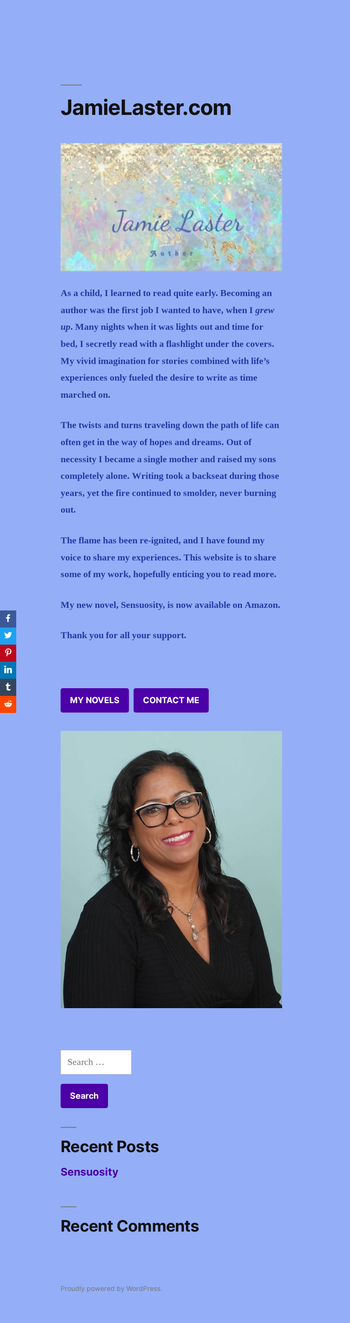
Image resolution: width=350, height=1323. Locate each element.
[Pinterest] (8, 653)
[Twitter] (8, 636)
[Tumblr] (8, 687)
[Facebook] (8, 619)
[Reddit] (8, 704)
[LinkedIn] (8, 670)
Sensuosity (90, 1171)
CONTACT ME (171, 700)
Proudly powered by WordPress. (111, 1289)
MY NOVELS (95, 700)
